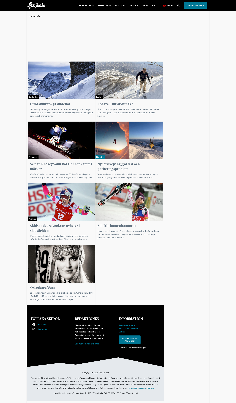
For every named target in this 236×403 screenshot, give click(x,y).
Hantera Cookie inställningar (132, 347)
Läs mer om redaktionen (87, 343)
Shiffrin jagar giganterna (117, 225)
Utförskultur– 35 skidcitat (50, 104)
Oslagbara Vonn (42, 287)
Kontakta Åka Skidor (128, 328)
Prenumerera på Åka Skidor (129, 339)
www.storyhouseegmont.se (141, 388)
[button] (178, 5)
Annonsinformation (128, 325)
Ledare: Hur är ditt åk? (115, 104)
